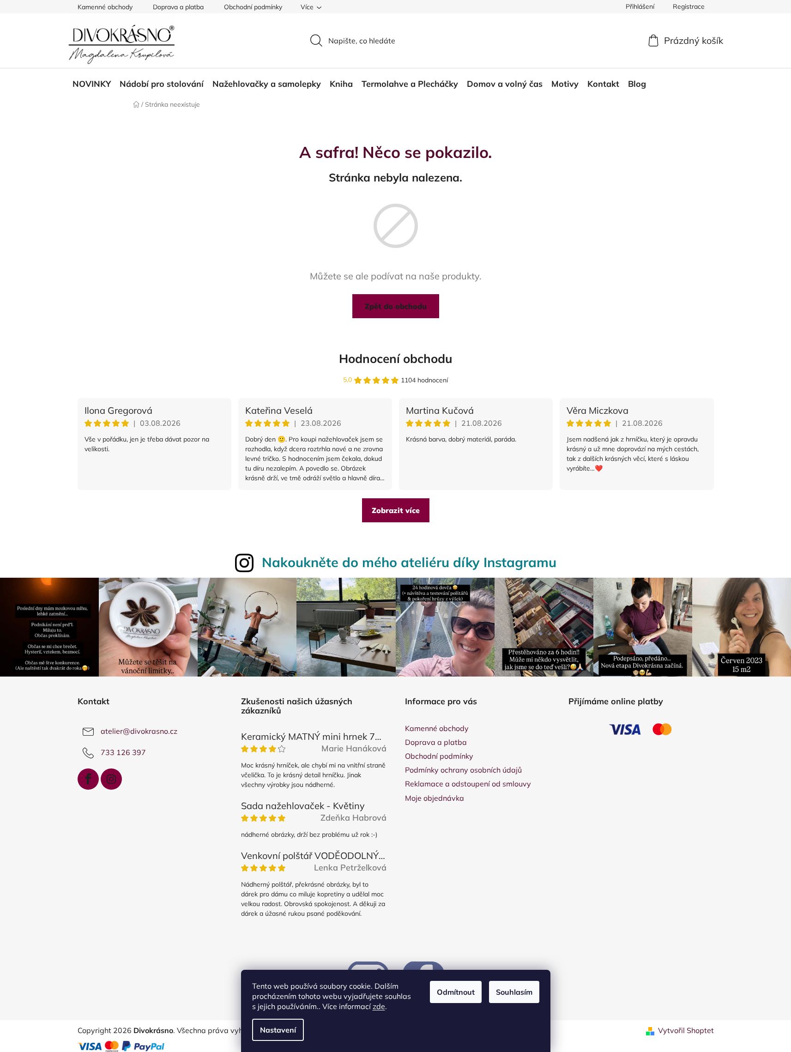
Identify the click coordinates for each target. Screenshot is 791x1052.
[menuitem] (91, 84)
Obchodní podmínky (253, 7)
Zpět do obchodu (396, 306)
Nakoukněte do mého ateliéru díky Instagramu (409, 562)
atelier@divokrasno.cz (139, 731)
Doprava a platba (178, 7)
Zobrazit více (396, 510)
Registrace (689, 6)
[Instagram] (111, 779)
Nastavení (278, 1029)
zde (379, 1006)
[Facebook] (88, 779)
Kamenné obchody (105, 7)
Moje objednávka (434, 798)
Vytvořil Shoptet (686, 1030)
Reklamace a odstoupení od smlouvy (468, 783)
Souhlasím (514, 992)
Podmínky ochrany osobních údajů (463, 769)
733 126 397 (123, 752)
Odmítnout (456, 992)
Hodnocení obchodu (396, 358)
